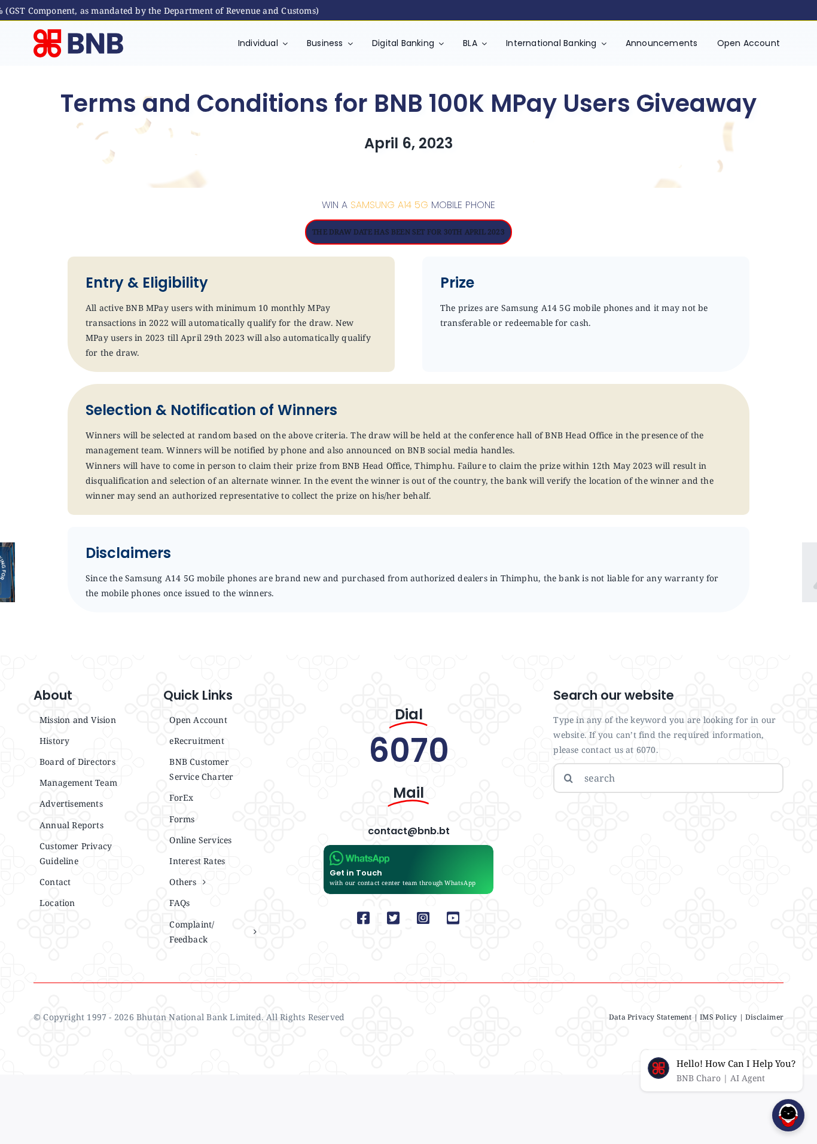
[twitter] (394, 918)
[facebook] (364, 918)
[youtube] (453, 918)
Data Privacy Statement (650, 1017)
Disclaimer (764, 1017)
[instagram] (423, 918)
